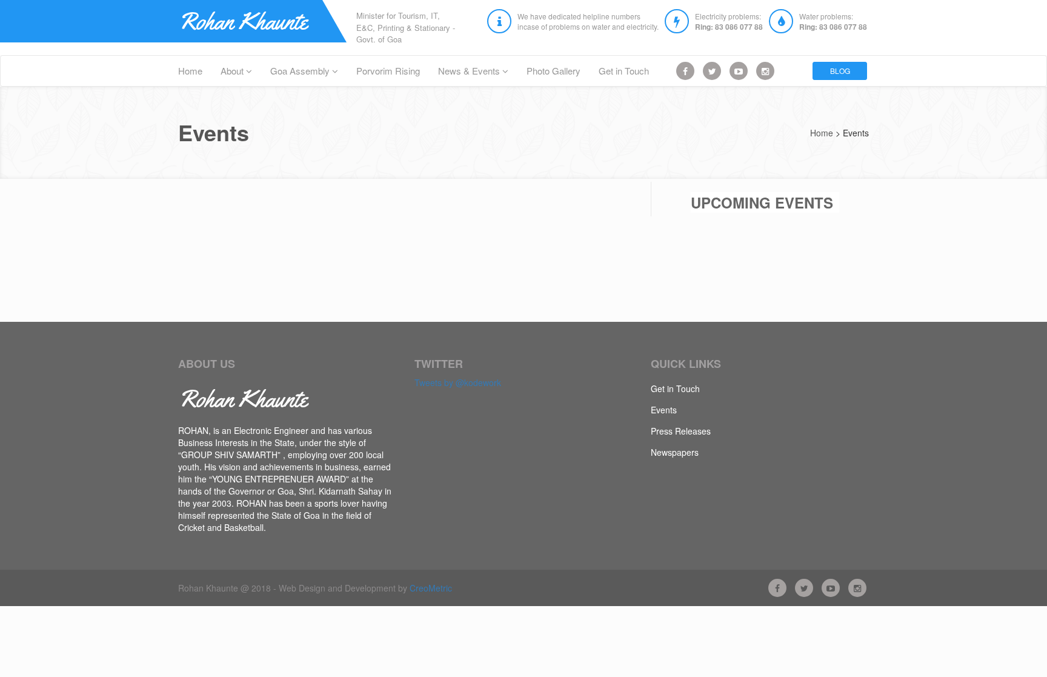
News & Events (470, 70)
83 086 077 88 (739, 26)
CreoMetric (431, 588)
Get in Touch (624, 70)
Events (664, 410)
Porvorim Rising (388, 70)
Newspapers (675, 452)
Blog (840, 70)
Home (190, 70)
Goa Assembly (301, 70)
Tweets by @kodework (457, 382)
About (233, 70)
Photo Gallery (553, 70)
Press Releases (681, 431)
